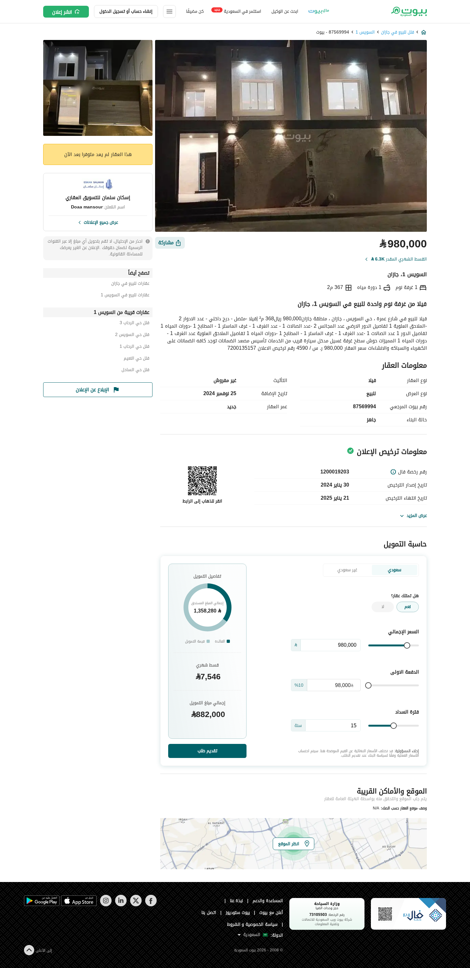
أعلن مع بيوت (271, 912)
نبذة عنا (236, 900)
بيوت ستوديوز (238, 912)
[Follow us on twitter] (136, 905)
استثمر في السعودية (237, 11)
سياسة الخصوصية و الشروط (252, 924)
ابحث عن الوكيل (284, 11)
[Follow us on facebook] (151, 905)
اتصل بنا (208, 912)
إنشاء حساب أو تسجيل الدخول (126, 11)
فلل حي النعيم (136, 359)
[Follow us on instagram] (106, 905)
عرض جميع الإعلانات (101, 222)
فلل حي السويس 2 (132, 335)
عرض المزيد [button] (417, 515)
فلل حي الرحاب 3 (134, 323)
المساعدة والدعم (268, 900)
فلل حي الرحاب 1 (134, 347)
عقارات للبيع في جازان (130, 284)
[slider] (407, 645)
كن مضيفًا (195, 11)
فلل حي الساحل (135, 370)
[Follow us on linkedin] (121, 905)
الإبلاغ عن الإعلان (92, 389)
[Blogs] (318, 11)
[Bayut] (408, 11)
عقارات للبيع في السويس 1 (125, 296)
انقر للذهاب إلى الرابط (202, 501)
